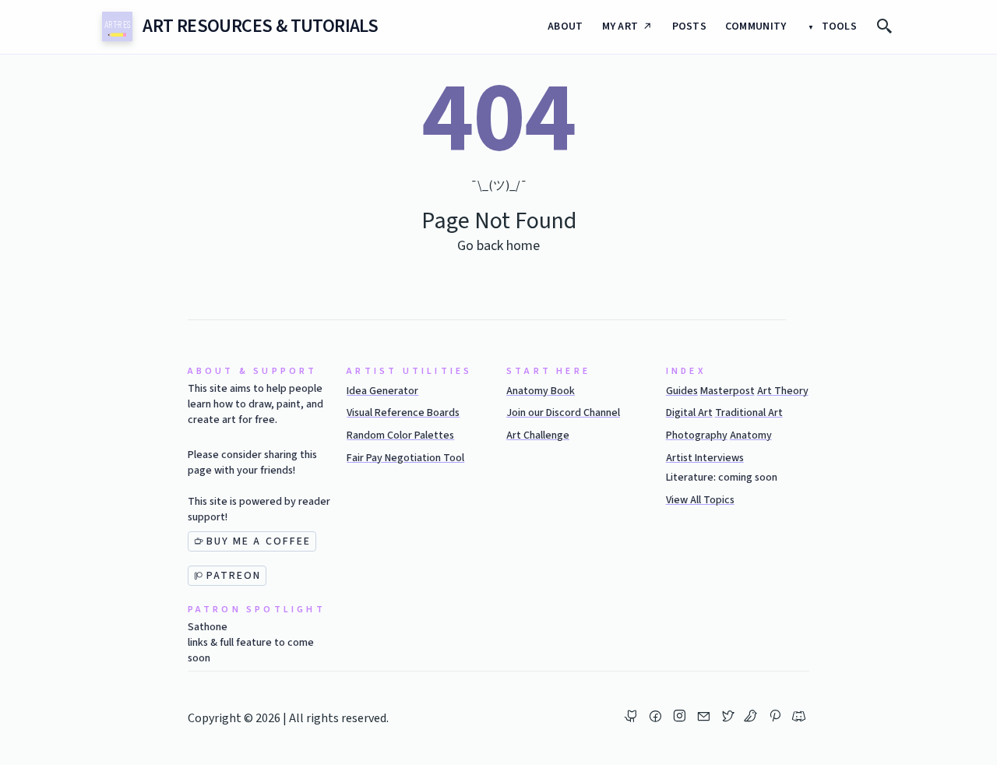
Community (756, 26)
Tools (838, 26)
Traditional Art (749, 413)
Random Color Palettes (400, 435)
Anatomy (751, 435)
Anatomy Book (540, 391)
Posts (689, 26)
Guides (682, 391)
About (565, 26)
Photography (696, 435)
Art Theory (783, 391)
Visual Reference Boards (403, 413)
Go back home (498, 246)
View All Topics (700, 500)
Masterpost (727, 391)
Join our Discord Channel (563, 413)
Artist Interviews (705, 458)
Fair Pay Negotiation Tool (405, 458)
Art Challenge (537, 435)
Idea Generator (382, 391)
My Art (620, 26)
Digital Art (689, 413)
